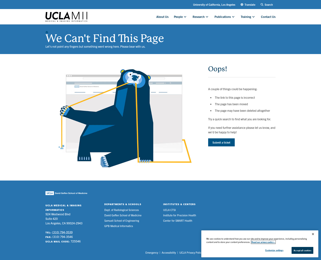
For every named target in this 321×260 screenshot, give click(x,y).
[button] (248, 4)
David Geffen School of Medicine (122, 215)
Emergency (151, 252)
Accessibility (169, 252)
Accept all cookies (302, 250)
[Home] (46, 31)
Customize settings (274, 250)
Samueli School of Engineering (121, 220)
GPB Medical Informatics (118, 226)
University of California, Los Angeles (214, 4)
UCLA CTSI (169, 209)
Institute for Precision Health (179, 215)
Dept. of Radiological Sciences (121, 209)
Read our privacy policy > (263, 242)
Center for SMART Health (177, 220)
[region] (259, 243)
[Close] (313, 234)
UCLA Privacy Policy (190, 252)
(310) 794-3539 (62, 232)
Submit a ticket (221, 142)
